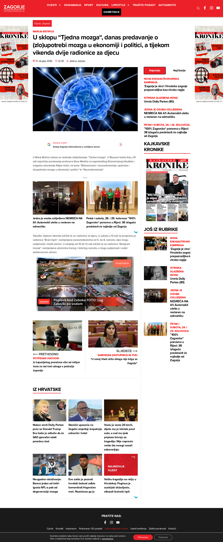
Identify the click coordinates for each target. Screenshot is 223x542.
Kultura (102, 5)
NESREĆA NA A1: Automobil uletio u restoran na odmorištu (166, 113)
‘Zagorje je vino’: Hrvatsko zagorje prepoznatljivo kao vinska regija (165, 84)
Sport (88, 5)
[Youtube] (218, 8)
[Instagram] (211, 8)
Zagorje (46, 23)
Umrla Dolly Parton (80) (161, 100)
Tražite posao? (144, 5)
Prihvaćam (143, 537)
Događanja (72, 5)
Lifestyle (118, 5)
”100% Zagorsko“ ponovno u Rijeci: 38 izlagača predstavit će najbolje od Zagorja (167, 130)
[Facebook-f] (205, 8)
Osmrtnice (111, 12)
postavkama (107, 538)
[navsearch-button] (198, 8)
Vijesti (52, 5)
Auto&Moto (167, 5)
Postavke (163, 537)
